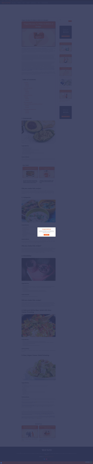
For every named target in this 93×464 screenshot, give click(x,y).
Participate (46, 234)
